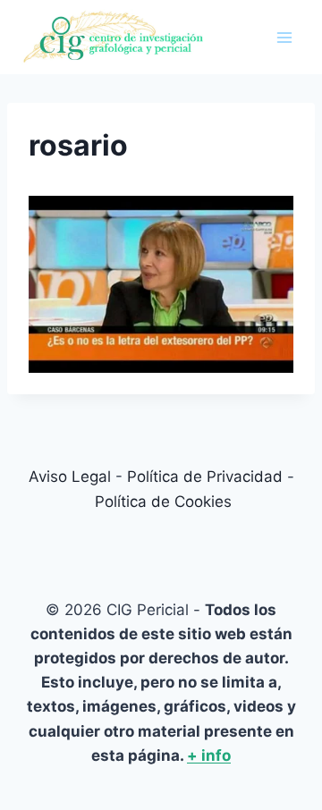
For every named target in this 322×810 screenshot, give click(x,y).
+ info (209, 755)
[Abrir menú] (284, 37)
